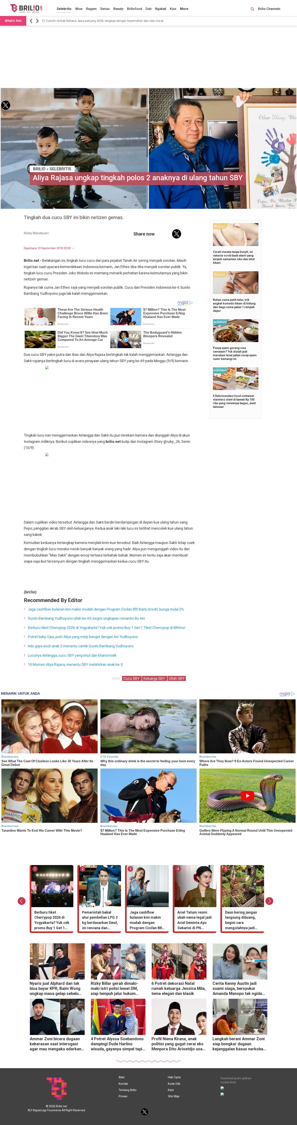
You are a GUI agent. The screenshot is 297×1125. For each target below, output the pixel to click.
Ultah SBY (176, 678)
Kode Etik (174, 1084)
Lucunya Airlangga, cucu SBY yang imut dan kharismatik (72, 655)
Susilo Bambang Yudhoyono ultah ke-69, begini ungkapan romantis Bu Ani (86, 618)
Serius (105, 9)
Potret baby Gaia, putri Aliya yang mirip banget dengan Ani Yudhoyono (83, 637)
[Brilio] (26, 8)
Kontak (123, 1084)
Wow (78, 9)
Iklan (122, 1077)
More (184, 9)
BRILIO (39, 168)
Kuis (173, 9)
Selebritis (64, 9)
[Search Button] (252, 10)
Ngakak (160, 9)
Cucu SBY (131, 678)
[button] (31, 20)
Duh (149, 9)
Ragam (91, 9)
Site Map (173, 1096)
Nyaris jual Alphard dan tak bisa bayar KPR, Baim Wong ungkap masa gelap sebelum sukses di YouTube (56, 989)
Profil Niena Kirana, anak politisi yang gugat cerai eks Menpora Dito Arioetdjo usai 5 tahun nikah (177, 1044)
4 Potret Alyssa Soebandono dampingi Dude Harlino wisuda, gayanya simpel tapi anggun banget (117, 1044)
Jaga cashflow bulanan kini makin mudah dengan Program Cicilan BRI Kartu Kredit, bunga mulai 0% (106, 609)
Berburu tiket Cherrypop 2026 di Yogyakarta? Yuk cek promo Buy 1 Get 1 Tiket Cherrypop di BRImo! (106, 628)
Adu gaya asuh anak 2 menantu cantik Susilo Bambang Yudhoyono (81, 646)
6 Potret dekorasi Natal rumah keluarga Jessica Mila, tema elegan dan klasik (179, 988)
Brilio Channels (269, 9)
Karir (171, 1090)
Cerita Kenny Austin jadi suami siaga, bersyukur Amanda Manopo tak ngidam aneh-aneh (239, 989)
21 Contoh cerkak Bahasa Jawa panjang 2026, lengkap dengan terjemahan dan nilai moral (102, 20)
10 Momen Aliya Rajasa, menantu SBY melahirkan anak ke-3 (75, 664)
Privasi (123, 1096)
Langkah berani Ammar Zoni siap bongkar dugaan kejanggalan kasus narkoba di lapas (239, 1044)
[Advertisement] (148, 57)
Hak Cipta (174, 1077)
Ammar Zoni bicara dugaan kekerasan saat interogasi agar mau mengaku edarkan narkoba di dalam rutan (55, 1044)
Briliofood (134, 9)
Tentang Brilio (128, 1090)
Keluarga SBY (154, 678)
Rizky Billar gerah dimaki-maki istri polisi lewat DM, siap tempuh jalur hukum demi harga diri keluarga (114, 989)
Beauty (118, 9)
